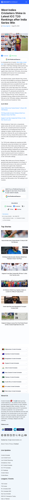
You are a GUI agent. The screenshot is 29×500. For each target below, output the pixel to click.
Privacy (11, 444)
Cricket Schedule (5, 401)
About (2, 444)
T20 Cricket (4, 483)
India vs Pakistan (5, 498)
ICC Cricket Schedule (6, 465)
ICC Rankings (4, 470)
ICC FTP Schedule (6, 467)
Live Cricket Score (6, 457)
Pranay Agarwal (6, 26)
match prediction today (8, 218)
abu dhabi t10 (16, 216)
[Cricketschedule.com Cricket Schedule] (9, 2)
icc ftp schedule (6, 220)
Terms (6, 444)
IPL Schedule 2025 (6, 488)
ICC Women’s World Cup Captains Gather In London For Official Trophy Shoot (14, 290)
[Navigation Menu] (26, 2)
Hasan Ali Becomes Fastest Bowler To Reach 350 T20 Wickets (14, 241)
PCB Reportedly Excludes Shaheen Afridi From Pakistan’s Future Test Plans (14, 257)
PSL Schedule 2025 (6, 491)
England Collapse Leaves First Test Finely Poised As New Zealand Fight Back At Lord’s (14, 323)
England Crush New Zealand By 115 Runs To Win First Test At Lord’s (14, 274)
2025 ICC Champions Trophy (8, 496)
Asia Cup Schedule (6, 493)
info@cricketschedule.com (15, 440)
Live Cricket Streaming (7, 460)
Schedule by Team (6, 462)
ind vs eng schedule (7, 216)
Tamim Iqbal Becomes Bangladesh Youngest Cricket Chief (14, 307)
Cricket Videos (5, 473)
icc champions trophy (20, 218)
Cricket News (4, 475)
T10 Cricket (4, 486)
